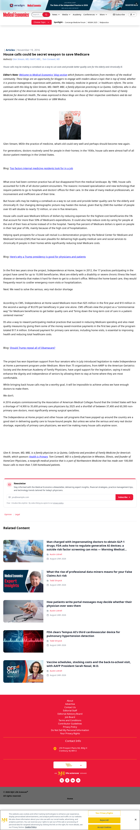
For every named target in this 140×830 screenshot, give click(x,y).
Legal (17, 514)
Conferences (89, 14)
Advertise (70, 703)
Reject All (104, 820)
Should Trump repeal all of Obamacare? (32, 347)
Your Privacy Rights (70, 733)
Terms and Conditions (70, 720)
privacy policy (58, 503)
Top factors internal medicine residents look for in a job (41, 168)
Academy (77, 14)
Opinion (8, 514)
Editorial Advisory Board (70, 713)
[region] (70, 820)
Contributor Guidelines (70, 723)
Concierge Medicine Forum (75, 22)
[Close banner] (136, 3)
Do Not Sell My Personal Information (70, 730)
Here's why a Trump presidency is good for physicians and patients (48, 256)
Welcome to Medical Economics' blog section (43, 74)
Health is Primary (38, 456)
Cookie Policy (31, 827)
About (70, 700)
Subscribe (122, 497)
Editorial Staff (70, 710)
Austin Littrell (56, 554)
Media (65, 14)
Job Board (70, 717)
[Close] (136, 820)
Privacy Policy (70, 726)
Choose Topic (40, 22)
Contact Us (70, 707)
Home (70, 798)
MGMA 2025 (92, 22)
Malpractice (104, 22)
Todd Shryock (56, 580)
